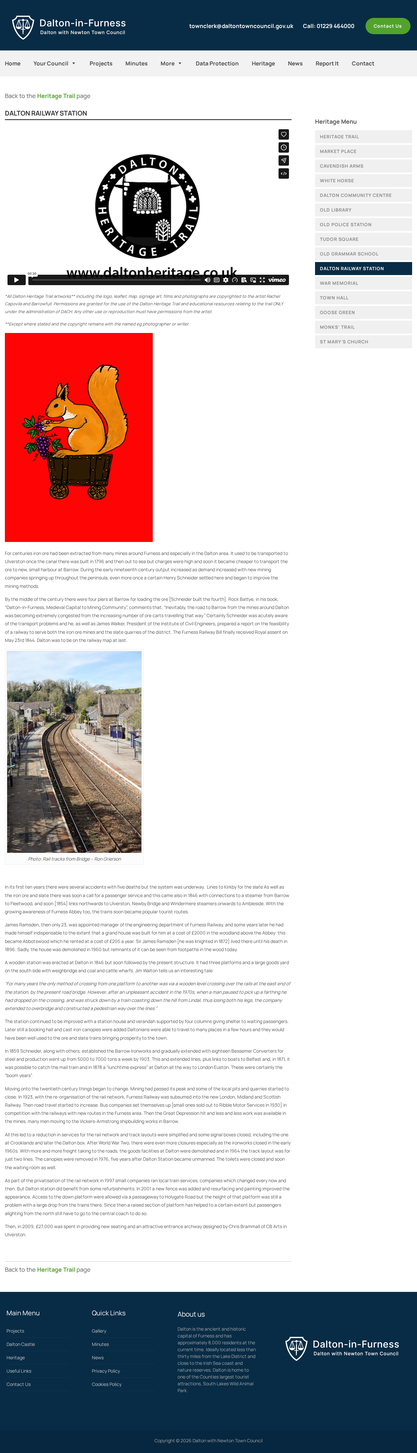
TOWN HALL (334, 298)
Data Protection (217, 63)
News (295, 63)
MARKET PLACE (338, 151)
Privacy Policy (106, 1371)
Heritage (263, 63)
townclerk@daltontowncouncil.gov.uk (241, 26)
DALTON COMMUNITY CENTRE (356, 195)
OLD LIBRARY (336, 210)
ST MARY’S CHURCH (344, 342)
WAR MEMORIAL (339, 283)
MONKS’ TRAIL (337, 327)
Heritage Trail (56, 96)
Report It (327, 63)
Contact (363, 63)
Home (13, 63)
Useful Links (19, 1371)
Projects (101, 63)
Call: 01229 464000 (328, 26)
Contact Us (388, 26)
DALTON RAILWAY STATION (352, 268)
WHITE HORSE (337, 180)
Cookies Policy (107, 1384)
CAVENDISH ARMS (342, 166)
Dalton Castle (21, 1344)
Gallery (99, 1331)
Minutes (136, 63)
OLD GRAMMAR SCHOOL (349, 254)
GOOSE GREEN (337, 312)
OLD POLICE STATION (346, 224)
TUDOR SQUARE (339, 239)
